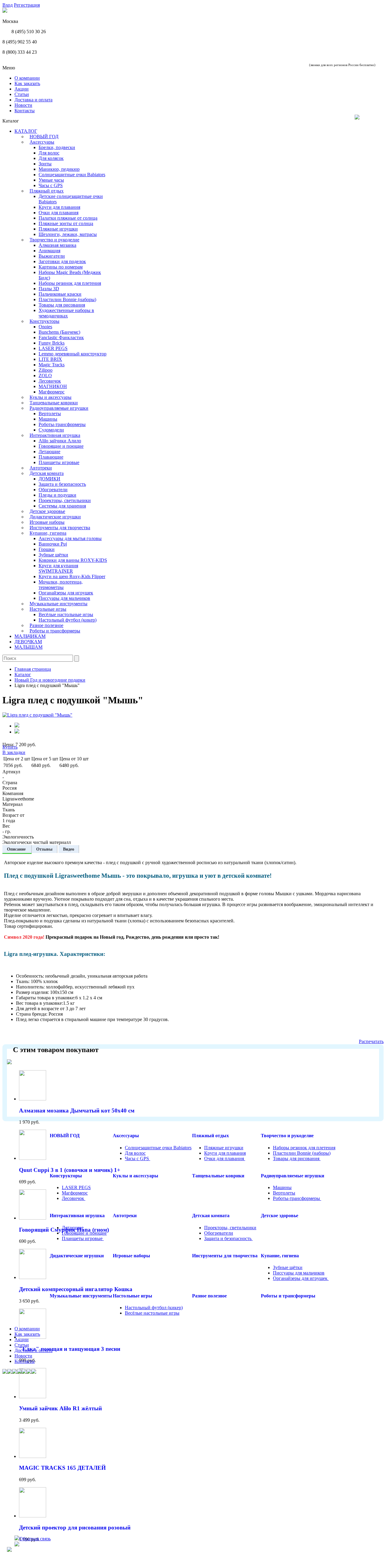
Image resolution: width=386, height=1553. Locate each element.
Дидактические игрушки (55, 516)
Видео (68, 849)
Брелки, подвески (57, 147)
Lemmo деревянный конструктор (72, 353)
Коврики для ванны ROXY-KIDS (73, 560)
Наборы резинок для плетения (70, 283)
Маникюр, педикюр (59, 169)
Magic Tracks (52, 364)
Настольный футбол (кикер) (67, 619)
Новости (23, 105)
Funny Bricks (52, 342)
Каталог (22, 674)
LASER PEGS (53, 348)
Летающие (49, 451)
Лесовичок (50, 380)
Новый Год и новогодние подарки (49, 680)
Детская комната (47, 473)
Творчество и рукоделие (54, 239)
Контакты (24, 110)
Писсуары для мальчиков (64, 598)
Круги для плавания (59, 207)
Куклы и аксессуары (50, 397)
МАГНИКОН (53, 386)
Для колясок (51, 158)
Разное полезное (46, 625)
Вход (7, 5)
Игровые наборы (47, 522)
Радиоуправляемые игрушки (59, 408)
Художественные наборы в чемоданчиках (66, 313)
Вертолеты (50, 413)
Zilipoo (45, 370)
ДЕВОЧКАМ (28, 641)
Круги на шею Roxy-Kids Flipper (72, 576)
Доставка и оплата (33, 99)
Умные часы (51, 180)
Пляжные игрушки (58, 228)
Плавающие (51, 457)
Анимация (49, 250)
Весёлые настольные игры (66, 614)
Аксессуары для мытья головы (70, 538)
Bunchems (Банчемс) (59, 332)
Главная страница (32, 669)
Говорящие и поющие (61, 446)
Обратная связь (35, 1538)
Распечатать (371, 1041)
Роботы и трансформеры (55, 630)
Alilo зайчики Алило (60, 440)
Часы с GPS (51, 185)
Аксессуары (42, 142)
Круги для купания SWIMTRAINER (58, 568)
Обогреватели (53, 489)
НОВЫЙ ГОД (44, 136)
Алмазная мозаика (57, 245)
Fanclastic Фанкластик (61, 337)
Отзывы (44, 849)
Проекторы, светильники (65, 500)
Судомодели (51, 429)
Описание (17, 849)
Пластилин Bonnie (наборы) (67, 299)
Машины (48, 419)
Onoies (45, 326)
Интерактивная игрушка (55, 435)
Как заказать (27, 83)
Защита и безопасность (62, 484)
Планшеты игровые (59, 462)
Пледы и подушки (57, 495)
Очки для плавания (58, 212)
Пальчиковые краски (60, 294)
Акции (21, 88)
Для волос (49, 152)
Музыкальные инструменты (58, 603)
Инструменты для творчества (60, 527)
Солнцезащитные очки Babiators (72, 174)
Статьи (21, 94)
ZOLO (45, 375)
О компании (27, 78)
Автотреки (41, 467)
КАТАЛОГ (25, 131)
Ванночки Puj (53, 543)
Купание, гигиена (48, 533)
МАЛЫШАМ (28, 647)
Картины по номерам (61, 266)
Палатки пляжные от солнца (68, 218)
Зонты (45, 163)
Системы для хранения (62, 505)
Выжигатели (52, 256)
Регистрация (27, 5)
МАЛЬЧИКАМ (30, 636)
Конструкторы (44, 321)
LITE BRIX (50, 359)
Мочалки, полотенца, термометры (61, 584)
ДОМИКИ (49, 478)
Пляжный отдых (47, 190)
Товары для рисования (62, 304)
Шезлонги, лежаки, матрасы (68, 234)
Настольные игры (48, 609)
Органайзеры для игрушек (66, 592)
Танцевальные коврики (54, 402)
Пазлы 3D (49, 288)
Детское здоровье (47, 511)
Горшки (47, 549)
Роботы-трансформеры (62, 424)
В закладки (13, 752)
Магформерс (52, 391)
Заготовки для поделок (62, 261)
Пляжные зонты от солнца (66, 223)
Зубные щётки (53, 554)
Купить (9, 746)
